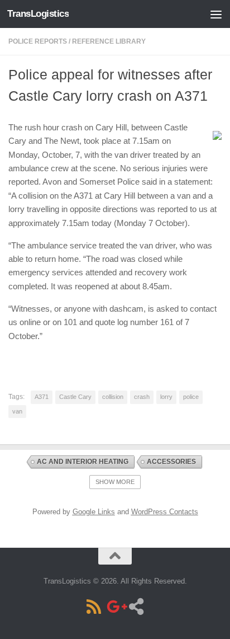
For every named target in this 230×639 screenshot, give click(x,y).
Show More (115, 481)
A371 (42, 396)
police (191, 396)
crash (142, 396)
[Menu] (216, 14)
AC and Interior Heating (82, 462)
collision (112, 396)
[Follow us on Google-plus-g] (115, 606)
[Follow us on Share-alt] (136, 606)
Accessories (171, 462)
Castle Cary (75, 396)
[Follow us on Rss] (93, 606)
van (17, 411)
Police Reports (37, 41)
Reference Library (109, 41)
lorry (166, 396)
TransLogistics (38, 13)
